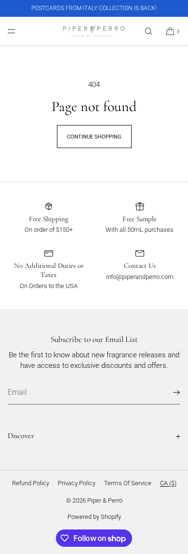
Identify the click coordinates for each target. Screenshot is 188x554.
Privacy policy (76, 483)
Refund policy (30, 483)
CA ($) (168, 483)
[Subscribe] (168, 392)
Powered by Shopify (94, 516)
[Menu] (19, 31)
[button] (148, 31)
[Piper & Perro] (94, 31)
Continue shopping (94, 137)
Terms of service (127, 483)
